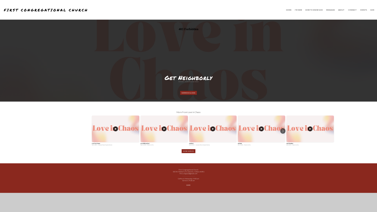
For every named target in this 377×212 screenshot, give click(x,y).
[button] (283, 131)
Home (288, 10)
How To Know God (314, 10)
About (341, 10)
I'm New (298, 10)
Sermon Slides (188, 93)
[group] (115, 131)
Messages (330, 10)
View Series (188, 151)
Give (372, 10)
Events (363, 10)
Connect (352, 10)
